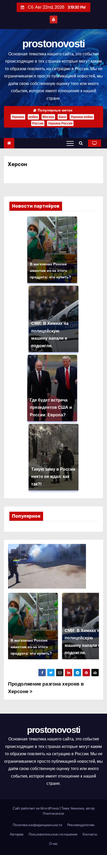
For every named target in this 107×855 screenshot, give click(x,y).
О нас (53, 843)
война (33, 117)
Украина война (82, 117)
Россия (37, 123)
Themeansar (53, 813)
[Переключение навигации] (70, 143)
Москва (48, 117)
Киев (62, 117)
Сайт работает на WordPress (36, 808)
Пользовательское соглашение (53, 834)
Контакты (90, 834)
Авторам (16, 834)
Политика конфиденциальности (37, 825)
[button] (82, 143)
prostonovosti (53, 43)
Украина (18, 117)
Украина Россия (60, 123)
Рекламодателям (80, 825)
